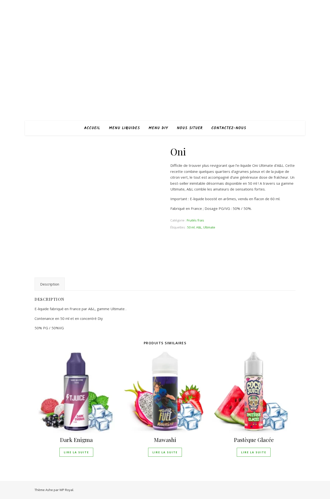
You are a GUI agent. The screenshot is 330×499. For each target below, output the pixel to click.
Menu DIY (158, 128)
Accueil (92, 128)
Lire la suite (76, 452)
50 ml (191, 227)
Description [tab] (49, 284)
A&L (199, 227)
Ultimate (209, 227)
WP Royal (66, 490)
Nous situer (190, 128)
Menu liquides (124, 128)
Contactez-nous (228, 128)
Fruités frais (195, 220)
